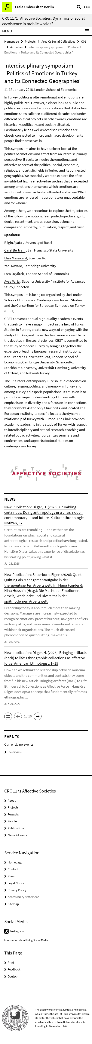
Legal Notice (16, 883)
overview (15, 752)
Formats (13, 814)
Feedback (14, 969)
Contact (13, 869)
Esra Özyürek (14, 273)
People (12, 821)
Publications (16, 828)
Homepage (11, 41)
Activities (16, 47)
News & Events (17, 835)
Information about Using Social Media (26, 940)
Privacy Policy (17, 890)
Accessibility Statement (23, 897)
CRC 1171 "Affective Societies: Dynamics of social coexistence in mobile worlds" (43, 21)
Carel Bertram (14, 250)
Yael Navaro (13, 265)
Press (11, 876)
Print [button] (11, 962)
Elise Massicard (15, 258)
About (12, 800)
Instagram (17, 931)
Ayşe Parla (12, 281)
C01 (83, 41)
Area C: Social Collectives (58, 41)
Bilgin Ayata (13, 242)
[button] (8, 716)
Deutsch (13, 976)
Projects (30, 41)
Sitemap (13, 904)
